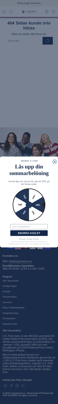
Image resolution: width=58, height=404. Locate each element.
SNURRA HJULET (29, 233)
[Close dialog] (55, 162)
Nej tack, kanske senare (29, 239)
